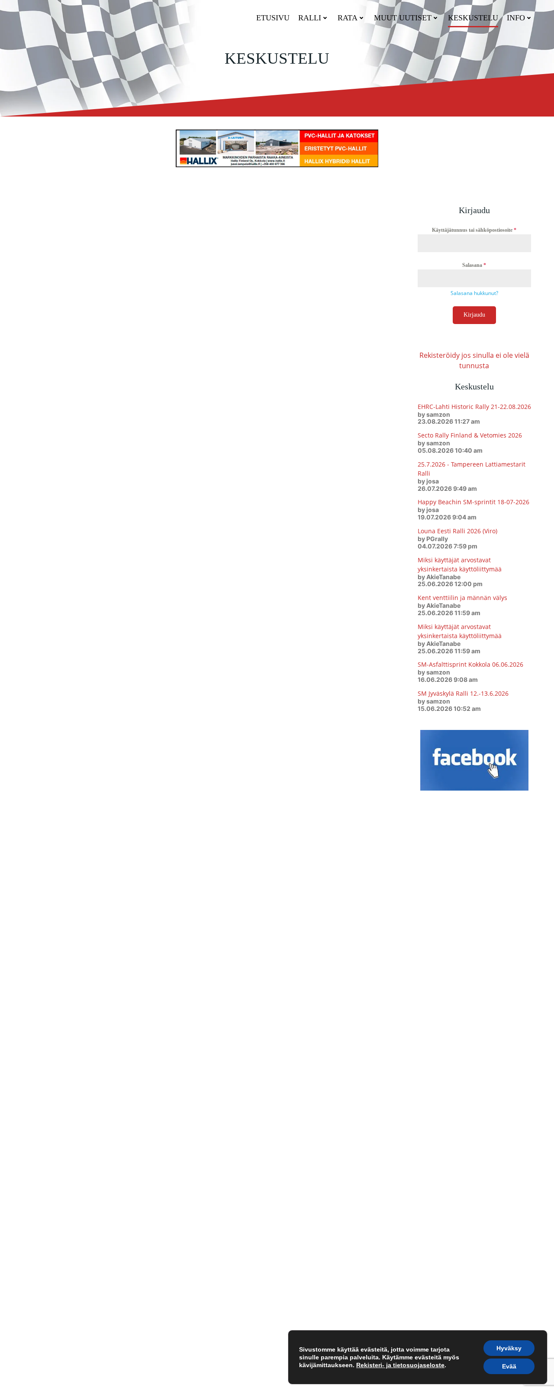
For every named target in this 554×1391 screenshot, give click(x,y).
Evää (509, 1366)
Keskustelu (473, 17)
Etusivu (273, 17)
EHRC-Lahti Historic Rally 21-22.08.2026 (474, 406)
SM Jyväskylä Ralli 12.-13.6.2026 (463, 693)
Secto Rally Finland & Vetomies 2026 (470, 435)
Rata (348, 17)
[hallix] (277, 147)
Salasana (474, 265)
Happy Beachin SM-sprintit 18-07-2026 (473, 502)
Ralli (309, 17)
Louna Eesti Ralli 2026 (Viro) (457, 531)
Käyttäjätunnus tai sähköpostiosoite (474, 230)
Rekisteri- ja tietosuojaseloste (400, 1365)
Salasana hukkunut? (474, 293)
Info (516, 17)
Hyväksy (509, 1348)
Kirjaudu (474, 314)
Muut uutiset (403, 17)
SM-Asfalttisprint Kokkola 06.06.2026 (470, 664)
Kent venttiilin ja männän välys (462, 597)
